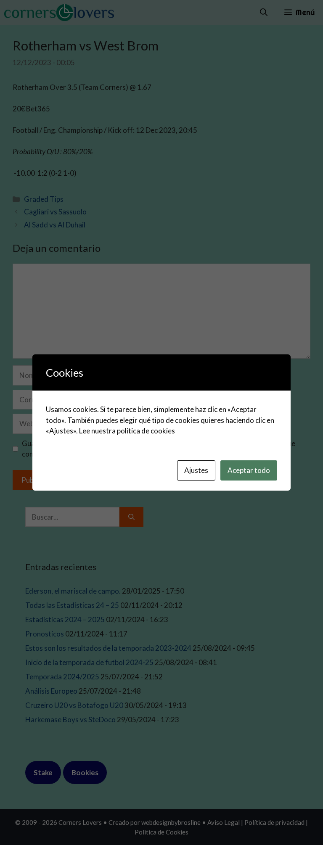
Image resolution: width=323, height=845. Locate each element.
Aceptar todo (249, 470)
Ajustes (196, 470)
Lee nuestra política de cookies (127, 430)
